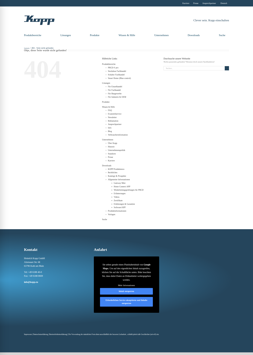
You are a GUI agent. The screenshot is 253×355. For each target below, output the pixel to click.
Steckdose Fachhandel (117, 71)
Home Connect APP (122, 186)
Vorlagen (111, 214)
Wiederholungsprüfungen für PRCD (128, 190)
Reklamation (113, 121)
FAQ (110, 110)
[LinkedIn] (32, 288)
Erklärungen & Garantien (124, 204)
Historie (111, 147)
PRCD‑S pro (113, 68)
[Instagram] (29, 288)
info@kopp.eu (31, 282)
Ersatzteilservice (114, 114)
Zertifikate (118, 200)
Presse (110, 157)
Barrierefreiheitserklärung (58, 334)
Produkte (94, 35)
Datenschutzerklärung (40, 334)
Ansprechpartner (115, 124)
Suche (222, 35)
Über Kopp (112, 143)
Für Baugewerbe (115, 94)
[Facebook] (25, 288)
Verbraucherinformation (118, 135)
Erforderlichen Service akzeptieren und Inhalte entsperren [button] (126, 301)
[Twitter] (40, 288)
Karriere (111, 161)
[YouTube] (44, 288)
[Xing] (36, 288)
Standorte (112, 154)
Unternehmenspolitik (116, 150)
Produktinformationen (117, 211)
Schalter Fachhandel (116, 75)
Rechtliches (112, 172)
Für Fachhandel (114, 90)
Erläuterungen (119, 193)
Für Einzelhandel (115, 86)
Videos (116, 197)
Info (109, 128)
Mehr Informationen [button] (126, 285)
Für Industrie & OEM (117, 97)
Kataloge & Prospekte (117, 176)
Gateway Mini (119, 183)
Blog (110, 131)
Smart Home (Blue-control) (119, 78)
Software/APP (120, 207)
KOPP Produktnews (116, 169)
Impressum (28, 334)
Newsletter (112, 117)
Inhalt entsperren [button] (126, 291)
